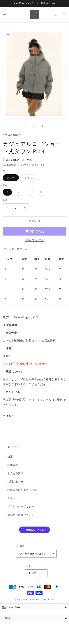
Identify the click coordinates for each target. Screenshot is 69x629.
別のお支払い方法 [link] (34, 240)
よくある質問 (15, 473)
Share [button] (10, 415)
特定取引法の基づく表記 (22, 490)
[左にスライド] (26, 126)
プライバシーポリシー (20, 506)
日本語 (32, 573)
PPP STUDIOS (28, 599)
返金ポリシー (15, 498)
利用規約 (12, 465)
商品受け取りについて (20, 515)
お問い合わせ (15, 481)
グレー (12, 178)
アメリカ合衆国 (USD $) (33, 553)
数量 (5, 200)
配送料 (10, 165)
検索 (10, 456)
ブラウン (31, 178)
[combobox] (34, 607)
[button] (5, 15)
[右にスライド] (43, 126)
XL (42, 193)
